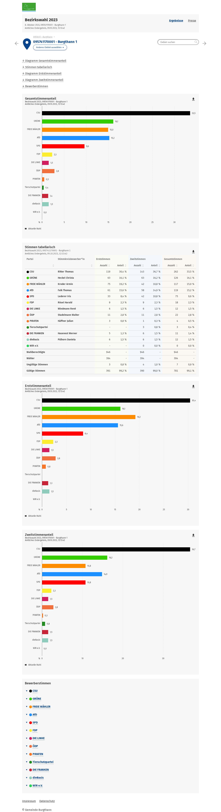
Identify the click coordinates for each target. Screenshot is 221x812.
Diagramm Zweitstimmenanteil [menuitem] (44, 80)
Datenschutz (47, 801)
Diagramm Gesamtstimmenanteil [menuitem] (45, 60)
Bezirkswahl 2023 (41, 19)
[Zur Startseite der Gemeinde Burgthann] (66, 7)
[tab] (110, 691)
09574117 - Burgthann (42, 37)
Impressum (29, 801)
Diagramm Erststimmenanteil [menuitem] (43, 73)
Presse (192, 20)
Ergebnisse (176, 20)
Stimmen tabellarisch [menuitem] (38, 67)
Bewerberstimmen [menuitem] (36, 86)
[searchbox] (178, 42)
